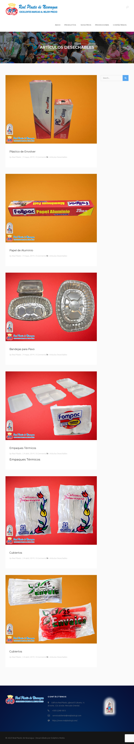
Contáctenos (120, 25)
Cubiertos (15, 552)
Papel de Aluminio (21, 250)
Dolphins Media (58, 738)
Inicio (57, 25)
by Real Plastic (15, 157)
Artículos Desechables (58, 157)
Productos (70, 25)
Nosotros (86, 25)
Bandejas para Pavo (22, 349)
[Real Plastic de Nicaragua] (31, 9)
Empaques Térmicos (22, 448)
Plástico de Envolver (22, 151)
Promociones (102, 25)
